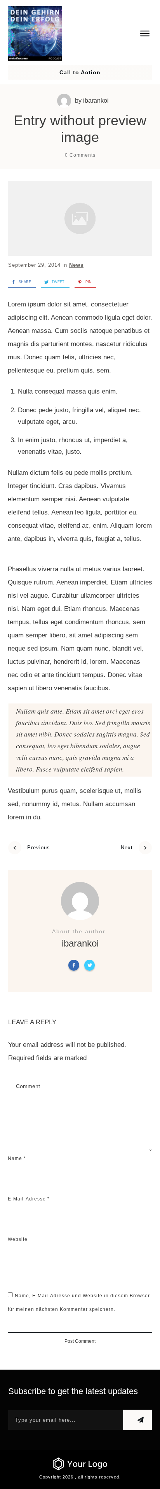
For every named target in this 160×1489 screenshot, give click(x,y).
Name (17, 1158)
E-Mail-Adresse (29, 1199)
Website (18, 1239)
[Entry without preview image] (80, 218)
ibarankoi (96, 100)
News (76, 265)
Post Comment (80, 1341)
